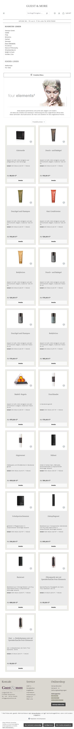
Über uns (29, 699)
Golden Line (9, 54)
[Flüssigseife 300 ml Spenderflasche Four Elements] (53, 563)
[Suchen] (47, 13)
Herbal (7, 39)
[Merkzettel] (55, 13)
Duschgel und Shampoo (20, 211)
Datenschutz (30, 694)
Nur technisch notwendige (33, 725)
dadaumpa (8, 65)
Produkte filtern (38, 75)
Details (20, 180)
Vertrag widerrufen (58, 704)
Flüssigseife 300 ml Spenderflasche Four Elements (53, 578)
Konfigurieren (48, 725)
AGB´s (28, 686)
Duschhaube (53, 394)
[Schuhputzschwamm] (20, 502)
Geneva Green (10, 30)
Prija (6, 35)
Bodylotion (20, 272)
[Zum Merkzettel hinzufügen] (31, 142)
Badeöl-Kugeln (21, 394)
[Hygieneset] (20, 441)
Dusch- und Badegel (53, 151)
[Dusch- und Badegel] (53, 136)
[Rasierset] (20, 563)
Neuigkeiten (30, 688)
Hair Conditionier (53, 211)
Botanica (8, 37)
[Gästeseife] (20, 136)
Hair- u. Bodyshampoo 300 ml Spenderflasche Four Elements (20, 639)
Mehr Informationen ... (8, 727)
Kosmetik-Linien (13, 26)
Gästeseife (20, 151)
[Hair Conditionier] (53, 197)
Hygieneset (20, 455)
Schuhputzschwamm (20, 516)
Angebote (29, 690)
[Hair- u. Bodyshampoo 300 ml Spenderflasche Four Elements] (20, 624)
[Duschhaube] (53, 380)
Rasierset (20, 577)
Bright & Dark (9, 52)
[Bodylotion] (20, 258)
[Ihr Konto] (59, 13)
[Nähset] (53, 441)
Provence (8, 46)
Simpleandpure (10, 50)
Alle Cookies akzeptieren (63, 725)
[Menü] (4, 13)
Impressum (30, 692)
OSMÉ (7, 33)
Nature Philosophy (11, 48)
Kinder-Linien (12, 61)
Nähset (53, 455)
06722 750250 (51, 21)
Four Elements (10, 43)
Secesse (8, 41)
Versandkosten (56, 686)
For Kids (8, 68)
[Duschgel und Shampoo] (20, 197)
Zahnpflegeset (53, 516)
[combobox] (36, 13)
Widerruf (29, 697)
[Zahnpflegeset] (53, 502)
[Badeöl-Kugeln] (20, 380)
